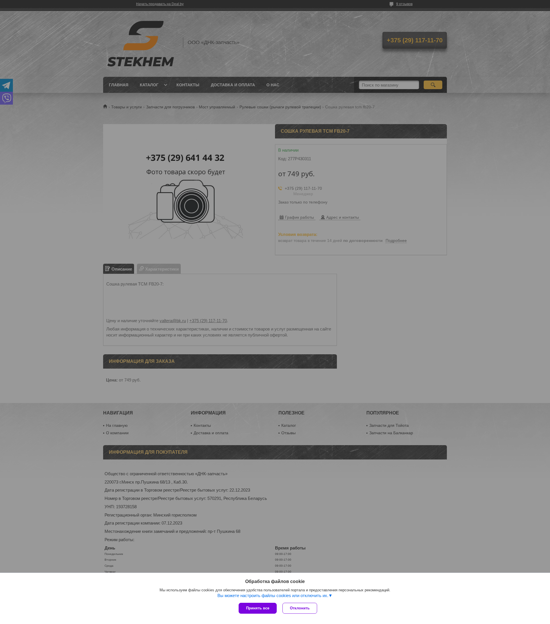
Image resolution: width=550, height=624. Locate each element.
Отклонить (300, 608)
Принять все (257, 608)
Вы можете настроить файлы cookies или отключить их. (272, 595)
